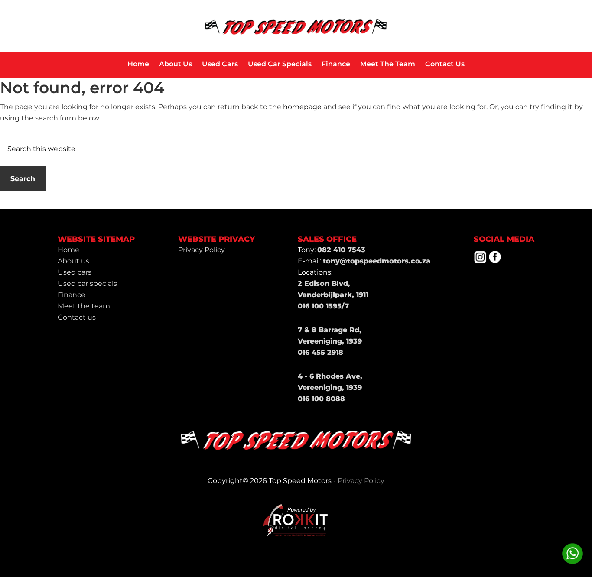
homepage (302, 107)
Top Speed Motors (296, 26)
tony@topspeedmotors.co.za (376, 261)
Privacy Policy (361, 481)
